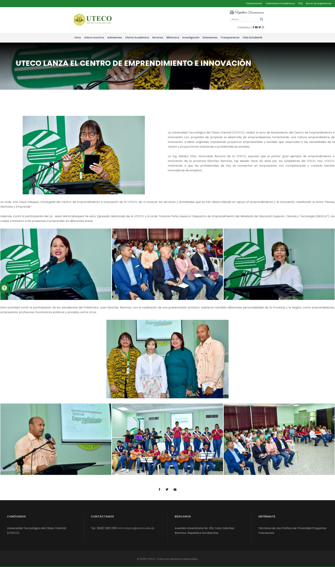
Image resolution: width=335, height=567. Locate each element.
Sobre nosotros (94, 37)
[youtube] (256, 27)
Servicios (157, 37)
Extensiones (210, 37)
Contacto (243, 27)
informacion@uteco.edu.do (135, 528)
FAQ (300, 3)
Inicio (78, 37)
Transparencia (230, 37)
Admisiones (114, 37)
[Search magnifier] (261, 19)
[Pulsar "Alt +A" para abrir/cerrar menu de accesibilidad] (4, 288)
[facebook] (253, 27)
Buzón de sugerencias (319, 3)
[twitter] (259, 27)
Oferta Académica (137, 37)
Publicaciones (254, 3)
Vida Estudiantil (252, 37)
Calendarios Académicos (280, 3)
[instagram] (263, 27)
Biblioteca (172, 37)
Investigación (190, 37)
